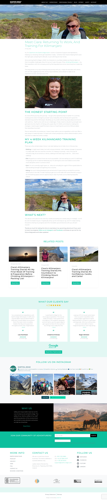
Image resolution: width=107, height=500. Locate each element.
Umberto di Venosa (53, 334)
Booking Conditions (16, 471)
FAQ (11, 466)
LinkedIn (82, 466)
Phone (57, 438)
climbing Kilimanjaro (71, 62)
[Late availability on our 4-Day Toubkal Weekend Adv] (64, 384)
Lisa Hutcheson (23, 334)
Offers (80, 2)
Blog (75, 2)
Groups (12, 461)
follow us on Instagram (46, 230)
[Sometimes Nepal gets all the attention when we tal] (20, 384)
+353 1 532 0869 (61, 456)
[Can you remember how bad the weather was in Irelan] (86, 384)
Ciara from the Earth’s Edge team (39, 52)
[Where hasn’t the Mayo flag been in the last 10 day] (42, 384)
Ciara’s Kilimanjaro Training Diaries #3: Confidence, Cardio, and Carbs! (82, 272)
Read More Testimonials (53, 352)
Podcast (13, 458)
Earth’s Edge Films (16, 456)
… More (23, 327)
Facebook (59, 230)
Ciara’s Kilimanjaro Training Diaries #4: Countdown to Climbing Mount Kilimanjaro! (51, 273)
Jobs (11, 463)
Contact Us (13, 468)
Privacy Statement (50, 494)
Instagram (83, 457)
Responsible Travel (65, 2)
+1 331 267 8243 (61, 460)
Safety (87, 2)
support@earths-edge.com (63, 462)
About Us (44, 2)
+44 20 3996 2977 (62, 458)
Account (93, 2)
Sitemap (59, 494)
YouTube (83, 463)
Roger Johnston (84, 334)
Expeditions (53, 2)
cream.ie (59, 497)
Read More (15, 283)
